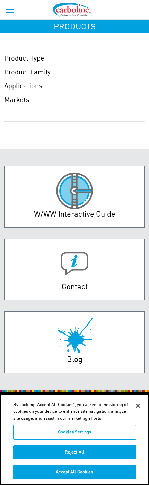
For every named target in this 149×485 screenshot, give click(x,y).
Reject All (74, 452)
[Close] (138, 405)
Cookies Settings (74, 432)
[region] (74, 440)
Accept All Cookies (74, 472)
